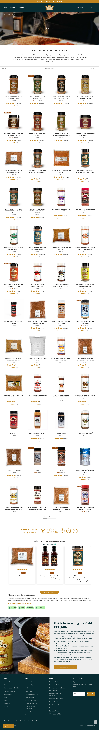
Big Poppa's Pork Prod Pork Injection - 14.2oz (85, 134)
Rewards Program (54, 711)
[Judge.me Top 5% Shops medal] (68, 530)
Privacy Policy (29, 697)
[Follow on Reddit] (36, 720)
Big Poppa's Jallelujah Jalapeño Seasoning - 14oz (61, 134)
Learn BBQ (21, 7)
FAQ (26, 688)
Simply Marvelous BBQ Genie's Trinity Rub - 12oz (61, 359)
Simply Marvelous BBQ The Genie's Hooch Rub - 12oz (14, 508)
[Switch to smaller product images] (5, 69)
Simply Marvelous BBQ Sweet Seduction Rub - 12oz (85, 248)
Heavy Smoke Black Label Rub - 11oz (61, 469)
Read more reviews (49, 592)
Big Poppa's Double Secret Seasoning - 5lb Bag (14, 359)
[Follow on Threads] (16, 720)
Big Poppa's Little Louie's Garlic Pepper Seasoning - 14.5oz (37, 172)
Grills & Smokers (8, 694)
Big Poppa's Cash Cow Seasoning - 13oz (37, 97)
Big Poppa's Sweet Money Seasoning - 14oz (13, 97)
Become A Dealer (54, 685)
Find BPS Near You (55, 705)
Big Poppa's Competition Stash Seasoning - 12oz (37, 248)
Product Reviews (54, 708)
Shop (5, 7)
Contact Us (28, 682)
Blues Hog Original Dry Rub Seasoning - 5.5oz (85, 508)
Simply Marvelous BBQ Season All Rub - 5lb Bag (61, 508)
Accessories (7, 682)
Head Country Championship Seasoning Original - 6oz (37, 508)
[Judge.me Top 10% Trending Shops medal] (75, 530)
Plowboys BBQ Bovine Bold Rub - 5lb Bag (13, 396)
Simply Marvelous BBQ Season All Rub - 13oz (85, 432)
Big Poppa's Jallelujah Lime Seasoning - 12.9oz (85, 285)
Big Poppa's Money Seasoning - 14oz (37, 134)
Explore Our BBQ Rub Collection (65, 667)
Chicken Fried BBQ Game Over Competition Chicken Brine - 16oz (85, 470)
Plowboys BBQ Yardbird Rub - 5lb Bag (61, 171)
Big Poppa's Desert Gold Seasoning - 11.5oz (85, 97)
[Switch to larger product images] (3, 69)
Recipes (12, 7)
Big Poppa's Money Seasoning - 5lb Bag (61, 248)
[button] (10, 103)
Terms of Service (30, 712)
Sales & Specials (8, 703)
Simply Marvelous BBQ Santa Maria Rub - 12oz (37, 396)
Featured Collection (10, 691)
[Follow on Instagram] (12, 720)
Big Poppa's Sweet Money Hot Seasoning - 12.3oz (14, 285)
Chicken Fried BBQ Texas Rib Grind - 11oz (61, 432)
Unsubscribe (29, 715)
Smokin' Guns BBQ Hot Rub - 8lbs (37, 359)
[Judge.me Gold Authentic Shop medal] (49, 530)
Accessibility (29, 685)
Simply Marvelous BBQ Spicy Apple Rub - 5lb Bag (37, 322)
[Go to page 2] (54, 516)
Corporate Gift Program (56, 702)
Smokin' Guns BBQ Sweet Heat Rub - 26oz (61, 322)
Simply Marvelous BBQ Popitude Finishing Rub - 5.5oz (61, 397)
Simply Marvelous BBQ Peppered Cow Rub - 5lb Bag (85, 359)
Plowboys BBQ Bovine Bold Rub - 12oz (13, 432)
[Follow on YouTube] (24, 720)
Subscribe (90, 694)
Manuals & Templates (31, 694)
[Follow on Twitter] (8, 720)
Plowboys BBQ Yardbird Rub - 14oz (85, 210)
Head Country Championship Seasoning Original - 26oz (37, 432)
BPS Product (7, 685)
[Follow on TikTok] (28, 720)
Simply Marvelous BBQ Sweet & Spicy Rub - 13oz (85, 396)
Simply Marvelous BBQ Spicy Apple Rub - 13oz (13, 248)
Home (5, 14)
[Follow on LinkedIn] (32, 720)
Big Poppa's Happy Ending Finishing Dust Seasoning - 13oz (14, 211)
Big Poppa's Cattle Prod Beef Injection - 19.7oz (13, 134)
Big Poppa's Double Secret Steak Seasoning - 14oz (61, 97)
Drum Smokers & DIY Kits (11, 688)
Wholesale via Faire (55, 714)
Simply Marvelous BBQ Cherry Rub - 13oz (37, 285)
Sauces (6, 706)
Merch (6, 697)
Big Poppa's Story (54, 682)
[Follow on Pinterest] (20, 720)
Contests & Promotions (56, 699)
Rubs (13, 14)
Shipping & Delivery (31, 700)
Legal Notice (29, 691)
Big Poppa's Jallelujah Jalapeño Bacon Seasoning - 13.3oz (37, 211)
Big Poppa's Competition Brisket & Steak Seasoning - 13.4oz (85, 172)
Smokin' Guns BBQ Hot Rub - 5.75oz (13, 322)
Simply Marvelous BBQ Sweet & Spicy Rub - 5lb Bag (14, 469)
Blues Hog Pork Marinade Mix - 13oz (85, 322)
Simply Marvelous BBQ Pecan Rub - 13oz (61, 210)
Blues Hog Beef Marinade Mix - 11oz (37, 469)
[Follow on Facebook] (4, 720)
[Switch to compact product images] (8, 69)
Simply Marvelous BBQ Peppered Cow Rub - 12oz (61, 285)
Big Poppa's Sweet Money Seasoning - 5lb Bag (13, 171)
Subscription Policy (31, 703)
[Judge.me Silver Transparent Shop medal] (62, 530)
